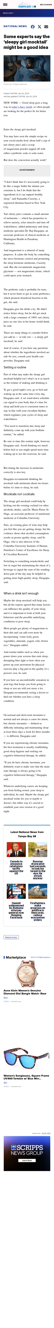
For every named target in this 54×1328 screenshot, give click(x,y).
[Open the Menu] (5, 4)
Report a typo (11, 937)
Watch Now (45, 5)
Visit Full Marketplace (40, 957)
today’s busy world (22, 107)
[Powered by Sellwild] (46, 1133)
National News (15, 26)
